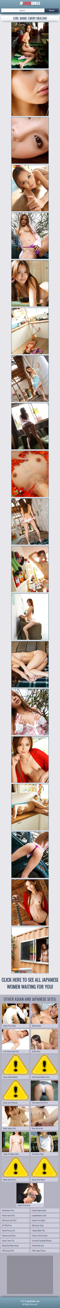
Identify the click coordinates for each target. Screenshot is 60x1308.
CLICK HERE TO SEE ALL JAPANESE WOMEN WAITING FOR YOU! (30, 983)
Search (51, 10)
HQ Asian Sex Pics (9, 1220)
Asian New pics (38, 1245)
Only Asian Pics (8, 1210)
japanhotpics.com (39, 1215)
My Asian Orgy (38, 1225)
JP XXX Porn (7, 1225)
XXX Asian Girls (8, 1250)
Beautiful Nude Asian (11, 1245)
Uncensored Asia (9, 1235)
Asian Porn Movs (39, 1220)
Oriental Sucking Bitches (42, 1240)
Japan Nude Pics (39, 1230)
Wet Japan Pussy (39, 1250)
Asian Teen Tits (8, 1240)
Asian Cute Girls (9, 1215)
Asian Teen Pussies (40, 1235)
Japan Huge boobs (39, 1210)
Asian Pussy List (9, 1230)
